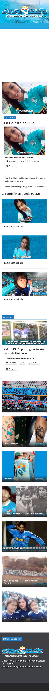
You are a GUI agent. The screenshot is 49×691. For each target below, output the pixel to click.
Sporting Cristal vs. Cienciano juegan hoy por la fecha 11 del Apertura (25, 180)
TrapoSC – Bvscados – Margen (16, 408)
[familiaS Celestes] (24, 606)
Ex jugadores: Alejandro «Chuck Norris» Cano (23, 513)
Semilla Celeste (10, 478)
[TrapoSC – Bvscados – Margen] (24, 396)
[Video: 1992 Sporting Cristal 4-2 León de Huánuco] (24, 333)
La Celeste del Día (13, 226)
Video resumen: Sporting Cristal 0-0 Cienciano (24, 186)
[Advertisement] (24, 54)
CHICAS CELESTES (10, 117)
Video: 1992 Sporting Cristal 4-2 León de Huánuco (24, 351)
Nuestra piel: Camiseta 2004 (16, 548)
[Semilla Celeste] (24, 466)
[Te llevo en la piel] (24, 431)
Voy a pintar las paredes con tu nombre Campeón (21, 582)
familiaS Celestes (11, 618)
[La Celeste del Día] (24, 200)
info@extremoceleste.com (27, 666)
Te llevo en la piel (11, 443)
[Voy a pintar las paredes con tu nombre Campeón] (24, 571)
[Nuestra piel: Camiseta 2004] (24, 536)
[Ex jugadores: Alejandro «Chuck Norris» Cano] (24, 501)
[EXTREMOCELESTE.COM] (22, 645)
